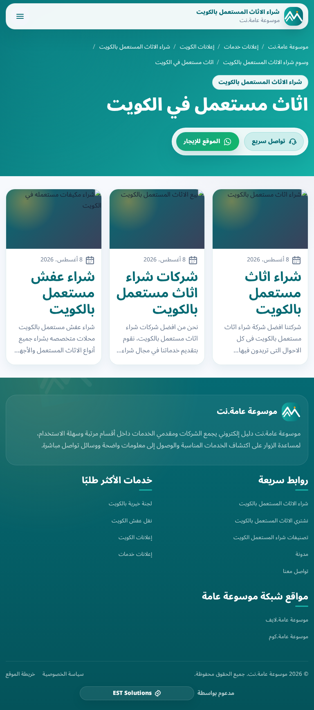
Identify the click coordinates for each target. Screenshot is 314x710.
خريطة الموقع (20, 674)
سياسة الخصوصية (63, 674)
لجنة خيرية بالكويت (130, 503)
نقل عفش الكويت (132, 520)
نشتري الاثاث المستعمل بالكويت (271, 520)
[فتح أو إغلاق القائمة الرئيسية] (20, 16)
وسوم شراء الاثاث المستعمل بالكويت (265, 62)
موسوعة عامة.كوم (288, 636)
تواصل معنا (295, 571)
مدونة (302, 554)
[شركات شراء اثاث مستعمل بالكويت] (157, 218)
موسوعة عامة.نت (288, 47)
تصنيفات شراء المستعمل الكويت (270, 537)
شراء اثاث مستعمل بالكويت (273, 293)
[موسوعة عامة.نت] (291, 412)
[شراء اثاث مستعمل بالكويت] (260, 218)
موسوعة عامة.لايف (287, 620)
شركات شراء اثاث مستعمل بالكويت (157, 293)
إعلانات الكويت (197, 47)
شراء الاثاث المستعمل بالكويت (134, 47)
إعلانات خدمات (241, 47)
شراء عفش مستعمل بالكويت (63, 293)
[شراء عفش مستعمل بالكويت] (53, 218)
